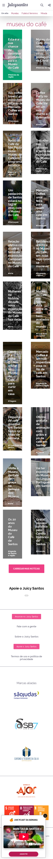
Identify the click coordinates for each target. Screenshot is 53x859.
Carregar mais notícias (26, 569)
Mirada (44, 13)
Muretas (15, 13)
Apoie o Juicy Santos (26, 646)
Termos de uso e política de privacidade (26, 658)
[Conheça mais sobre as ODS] (26, 812)
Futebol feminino (30, 13)
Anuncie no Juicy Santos (26, 616)
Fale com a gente (26, 626)
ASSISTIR (23, 854)
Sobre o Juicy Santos (26, 636)
